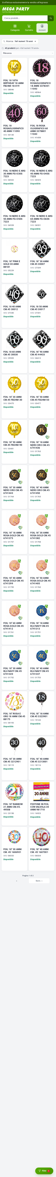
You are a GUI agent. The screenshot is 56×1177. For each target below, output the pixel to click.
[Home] (15, 9)
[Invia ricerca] (51, 18)
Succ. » (39, 881)
